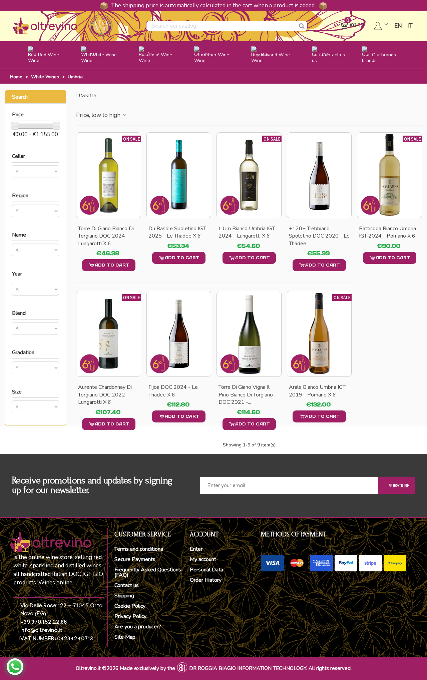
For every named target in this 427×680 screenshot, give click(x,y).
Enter (196, 549)
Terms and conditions (138, 549)
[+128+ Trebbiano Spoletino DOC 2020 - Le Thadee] (319, 175)
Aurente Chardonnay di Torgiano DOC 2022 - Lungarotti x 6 (105, 394)
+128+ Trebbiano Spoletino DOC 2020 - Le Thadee (319, 236)
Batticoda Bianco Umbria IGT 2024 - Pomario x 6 (387, 232)
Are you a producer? (137, 626)
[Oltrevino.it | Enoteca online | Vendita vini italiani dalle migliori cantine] (45, 26)
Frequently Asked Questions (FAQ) (147, 572)
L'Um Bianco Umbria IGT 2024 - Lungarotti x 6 (247, 232)
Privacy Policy (130, 616)
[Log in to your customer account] (381, 26)
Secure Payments (134, 559)
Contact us (126, 585)
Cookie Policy (129, 606)
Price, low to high (99, 115)
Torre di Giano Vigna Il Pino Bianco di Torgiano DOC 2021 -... (246, 394)
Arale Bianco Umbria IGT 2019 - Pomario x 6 (317, 390)
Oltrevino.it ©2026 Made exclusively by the (125, 668)
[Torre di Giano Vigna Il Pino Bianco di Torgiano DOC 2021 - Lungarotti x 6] (249, 334)
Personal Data (206, 569)
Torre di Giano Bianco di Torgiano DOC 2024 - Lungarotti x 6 (106, 236)
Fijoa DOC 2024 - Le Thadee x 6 (173, 390)
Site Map (124, 637)
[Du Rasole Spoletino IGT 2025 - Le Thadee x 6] (178, 175)
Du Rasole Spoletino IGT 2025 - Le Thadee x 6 (177, 232)
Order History (206, 580)
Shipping (124, 595)
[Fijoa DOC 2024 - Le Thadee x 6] (178, 334)
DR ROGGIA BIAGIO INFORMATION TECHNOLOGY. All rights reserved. (270, 668)
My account (203, 559)
